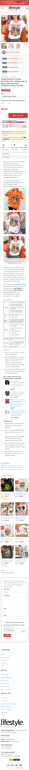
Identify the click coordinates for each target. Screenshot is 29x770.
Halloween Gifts (4, 467)
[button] (2, 8)
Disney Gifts (13, 77)
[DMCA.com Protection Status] (14, 759)
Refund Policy (5, 683)
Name (5, 608)
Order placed (5, 149)
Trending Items (4, 77)
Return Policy (4, 680)
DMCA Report (5, 712)
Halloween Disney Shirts (18, 469)
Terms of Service (5, 689)
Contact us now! (5, 737)
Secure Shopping (5, 706)
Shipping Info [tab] (5, 157)
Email (5, 615)
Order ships (14, 149)
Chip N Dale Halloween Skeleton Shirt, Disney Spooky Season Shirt (21, 560)
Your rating (6, 589)
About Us (3, 654)
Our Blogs (4, 660)
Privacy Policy (5, 675)
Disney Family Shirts (8, 469)
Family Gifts (20, 465)
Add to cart (18, 115)
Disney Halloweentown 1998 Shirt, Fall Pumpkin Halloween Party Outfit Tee (21, 493)
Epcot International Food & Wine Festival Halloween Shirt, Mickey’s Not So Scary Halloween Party (7, 539)
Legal (2, 715)
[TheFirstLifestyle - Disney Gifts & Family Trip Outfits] (14, 8)
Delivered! (24, 149)
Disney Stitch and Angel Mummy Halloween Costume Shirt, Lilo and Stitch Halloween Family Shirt (21, 539)
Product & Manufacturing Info (9, 704)
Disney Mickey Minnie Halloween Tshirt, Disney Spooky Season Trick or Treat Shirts (21, 517)
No (3, 103)
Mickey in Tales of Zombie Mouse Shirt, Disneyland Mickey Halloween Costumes (7, 560)
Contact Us (4, 698)
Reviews (3, 663)
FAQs (2, 666)
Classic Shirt (14, 465)
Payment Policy (5, 686)
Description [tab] (5, 153)
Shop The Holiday (12, 467)
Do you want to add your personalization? (13, 100)
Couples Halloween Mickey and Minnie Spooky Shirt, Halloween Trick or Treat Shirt (7, 517)
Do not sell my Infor (6, 709)
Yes (9, 103)
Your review (6, 595)
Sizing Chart (4, 701)
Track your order (5, 657)
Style (3, 93)
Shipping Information (6, 677)
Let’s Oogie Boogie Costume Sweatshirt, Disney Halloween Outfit (6, 493)
